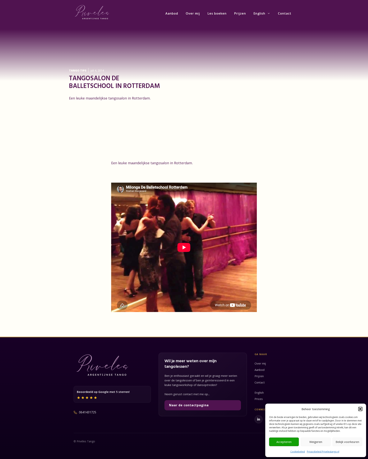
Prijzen (240, 13)
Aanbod (171, 13)
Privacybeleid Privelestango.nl (323, 451)
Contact (284, 13)
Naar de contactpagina (189, 405)
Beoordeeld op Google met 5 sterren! (103, 392)
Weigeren (315, 442)
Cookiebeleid (297, 451)
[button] (360, 409)
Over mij (193, 13)
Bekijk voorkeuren (347, 442)
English (259, 13)
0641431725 (87, 412)
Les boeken (217, 13)
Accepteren (284, 442)
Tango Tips (77, 70)
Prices (259, 399)
